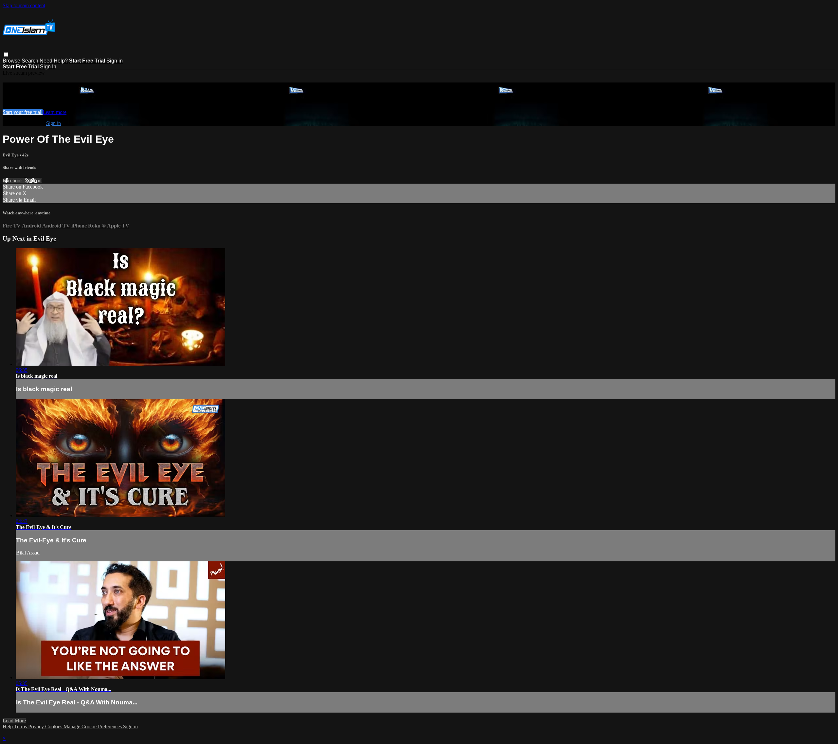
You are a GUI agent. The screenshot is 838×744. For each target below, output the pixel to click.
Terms (21, 726)
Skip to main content (24, 5)
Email (35, 180)
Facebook (13, 180)
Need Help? (54, 61)
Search (31, 61)
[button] (6, 54)
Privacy (36, 726)
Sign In (48, 66)
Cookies (54, 726)
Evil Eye (11, 155)
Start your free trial (23, 112)
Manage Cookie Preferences (93, 726)
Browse (12, 61)
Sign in (114, 61)
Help (8, 726)
